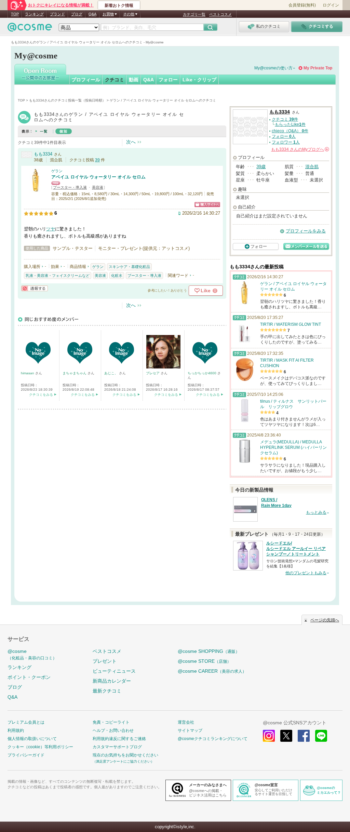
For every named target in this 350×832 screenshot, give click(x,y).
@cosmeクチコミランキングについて (212, 738)
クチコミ (114, 79)
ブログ (76, 14)
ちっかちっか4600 (202, 373)
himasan (28, 373)
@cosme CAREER (212, 671)
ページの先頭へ (324, 620)
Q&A (92, 14)
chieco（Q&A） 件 (290, 131)
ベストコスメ (220, 14)
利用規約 (16, 730)
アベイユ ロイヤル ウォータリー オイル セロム (98, 176)
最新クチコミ (107, 691)
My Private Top (318, 68)
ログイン (331, 5)
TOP (15, 14)
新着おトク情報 (119, 5)
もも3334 (43, 154)
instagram (269, 736)
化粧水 (116, 275)
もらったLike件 (290, 124)
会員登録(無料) (302, 5)
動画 (133, 79)
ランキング (34, 14)
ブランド (57, 14)
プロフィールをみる (306, 230)
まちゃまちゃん (75, 373)
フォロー (168, 79)
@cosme (32, 654)
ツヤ (50, 228)
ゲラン (57, 171)
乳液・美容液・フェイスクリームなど (58, 275)
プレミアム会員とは (26, 722)
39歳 (261, 166)
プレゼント (105, 661)
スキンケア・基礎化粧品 (129, 267)
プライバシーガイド (26, 755)
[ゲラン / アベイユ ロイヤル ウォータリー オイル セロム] (36, 189)
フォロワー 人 (286, 142)
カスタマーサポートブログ (117, 746)
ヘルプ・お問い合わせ (113, 730)
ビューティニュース (114, 671)
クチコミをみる (41, 395)
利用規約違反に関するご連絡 (119, 738)
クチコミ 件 (285, 119)
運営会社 (186, 722)
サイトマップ (190, 730)
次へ (131, 142)
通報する (34, 288)
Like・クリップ (199, 79)
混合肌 (312, 166)
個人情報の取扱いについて (32, 738)
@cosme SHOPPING (209, 651)
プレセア (153, 373)
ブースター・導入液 (70, 187)
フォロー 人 (284, 136)
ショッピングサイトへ (207, 204)
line (321, 736)
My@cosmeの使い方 (273, 68)
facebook (304, 736)
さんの (299, 149)
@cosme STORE (204, 661)
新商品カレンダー (112, 681)
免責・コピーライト (111, 722)
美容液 (97, 187)
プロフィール (85, 79)
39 (97, 160)
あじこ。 (111, 373)
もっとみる (316, 512)
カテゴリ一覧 (194, 14)
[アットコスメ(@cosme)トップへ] (30, 28)
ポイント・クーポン (29, 677)
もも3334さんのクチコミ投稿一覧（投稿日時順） (67, 100)
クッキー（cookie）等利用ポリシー (40, 746)
